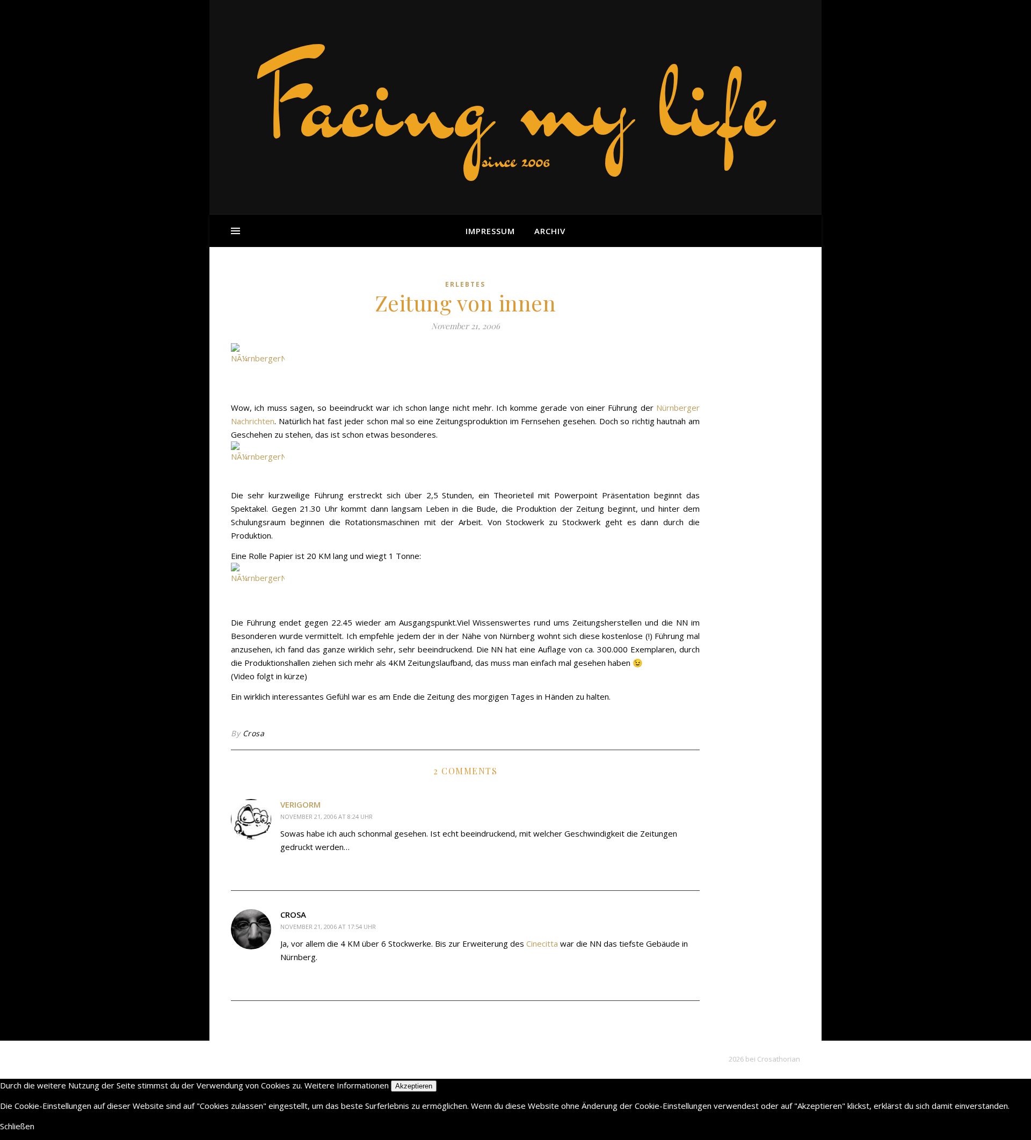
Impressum (490, 231)
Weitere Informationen (346, 1085)
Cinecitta (542, 943)
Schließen (17, 1126)
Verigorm (300, 804)
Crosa (254, 733)
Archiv (549, 231)
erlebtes (465, 284)
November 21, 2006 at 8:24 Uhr (326, 816)
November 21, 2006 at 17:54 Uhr (328, 927)
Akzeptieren (413, 1086)
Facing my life (515, 102)
